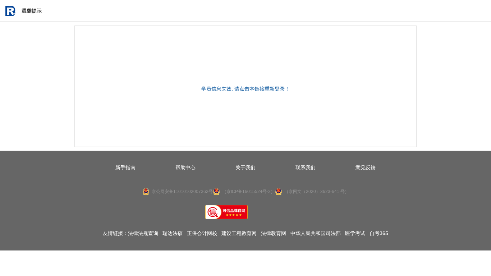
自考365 (379, 233)
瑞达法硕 (172, 233)
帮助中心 (185, 167)
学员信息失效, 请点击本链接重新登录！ (245, 89)
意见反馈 (365, 167)
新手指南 (125, 167)
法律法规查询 (143, 233)
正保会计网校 (202, 233)
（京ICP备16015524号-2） (248, 191)
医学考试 (355, 233)
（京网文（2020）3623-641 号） (316, 191)
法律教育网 (273, 233)
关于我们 (245, 167)
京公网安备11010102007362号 (182, 191)
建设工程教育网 (239, 233)
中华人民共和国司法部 (315, 233)
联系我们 (305, 167)
